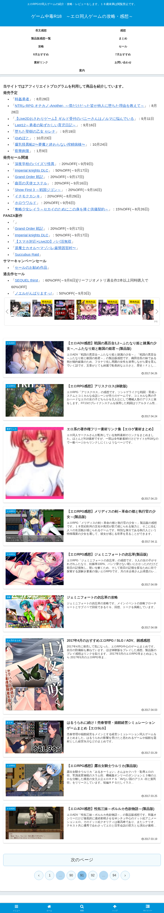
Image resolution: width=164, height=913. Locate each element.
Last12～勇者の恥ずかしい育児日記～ (45, 125)
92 (93, 875)
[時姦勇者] (42, 310)
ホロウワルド (25, 203)
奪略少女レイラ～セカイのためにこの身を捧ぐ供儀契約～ (61, 209)
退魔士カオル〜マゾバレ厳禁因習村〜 (45, 248)
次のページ (82, 859)
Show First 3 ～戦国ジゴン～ (38, 190)
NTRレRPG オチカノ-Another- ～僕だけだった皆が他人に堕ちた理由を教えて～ (79, 106)
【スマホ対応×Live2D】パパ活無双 (43, 242)
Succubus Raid (27, 255)
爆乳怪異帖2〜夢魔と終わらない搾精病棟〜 (50, 144)
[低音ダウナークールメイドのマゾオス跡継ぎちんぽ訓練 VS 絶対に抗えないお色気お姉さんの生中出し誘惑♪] (152, 310)
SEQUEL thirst (26, 280)
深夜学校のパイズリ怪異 (34, 164)
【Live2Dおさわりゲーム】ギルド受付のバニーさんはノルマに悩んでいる (74, 119)
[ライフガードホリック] (130, 310)
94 (114, 875)
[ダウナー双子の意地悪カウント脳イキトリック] (108, 310)
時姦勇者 (22, 99)
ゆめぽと (22, 138)
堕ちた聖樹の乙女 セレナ (35, 131)
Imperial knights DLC (31, 170)
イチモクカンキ (27, 196)
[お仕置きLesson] (64, 310)
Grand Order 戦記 (29, 177)
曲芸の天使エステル (31, 183)
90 (71, 875)
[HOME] (20, 310)
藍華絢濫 (22, 151)
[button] (151, 660)
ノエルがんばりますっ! (33, 293)
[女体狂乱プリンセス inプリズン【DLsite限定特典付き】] (86, 310)
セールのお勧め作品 (31, 268)
